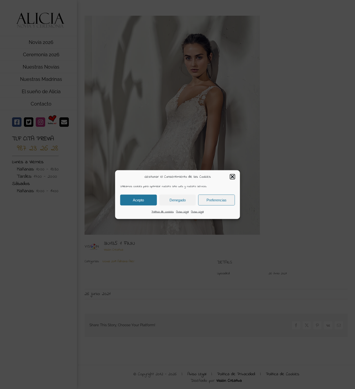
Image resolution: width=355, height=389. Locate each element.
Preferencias (216, 200)
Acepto (138, 200)
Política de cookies (162, 212)
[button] (232, 176)
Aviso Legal (182, 212)
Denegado (178, 200)
